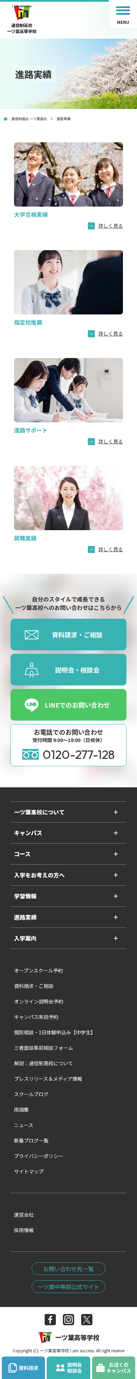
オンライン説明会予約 (38, 1001)
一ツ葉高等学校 (77, 1337)
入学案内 (25, 938)
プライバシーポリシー (38, 1155)
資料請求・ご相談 (33, 985)
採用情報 (24, 1230)
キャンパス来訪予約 (36, 1016)
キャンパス (28, 832)
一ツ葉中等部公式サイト (68, 1286)
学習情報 (25, 896)
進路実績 (25, 917)
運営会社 (24, 1214)
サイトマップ (29, 1171)
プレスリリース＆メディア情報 (48, 1078)
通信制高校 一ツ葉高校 (29, 118)
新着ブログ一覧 (31, 1140)
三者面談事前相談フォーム (43, 1047)
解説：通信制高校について (43, 1063)
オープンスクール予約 (38, 970)
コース (22, 854)
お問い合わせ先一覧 (68, 1268)
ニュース (23, 1124)
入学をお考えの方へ (39, 875)
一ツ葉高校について (39, 812)
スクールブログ (31, 1094)
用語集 (21, 1109)
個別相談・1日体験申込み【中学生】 (55, 1032)
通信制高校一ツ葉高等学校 (22, 25)
